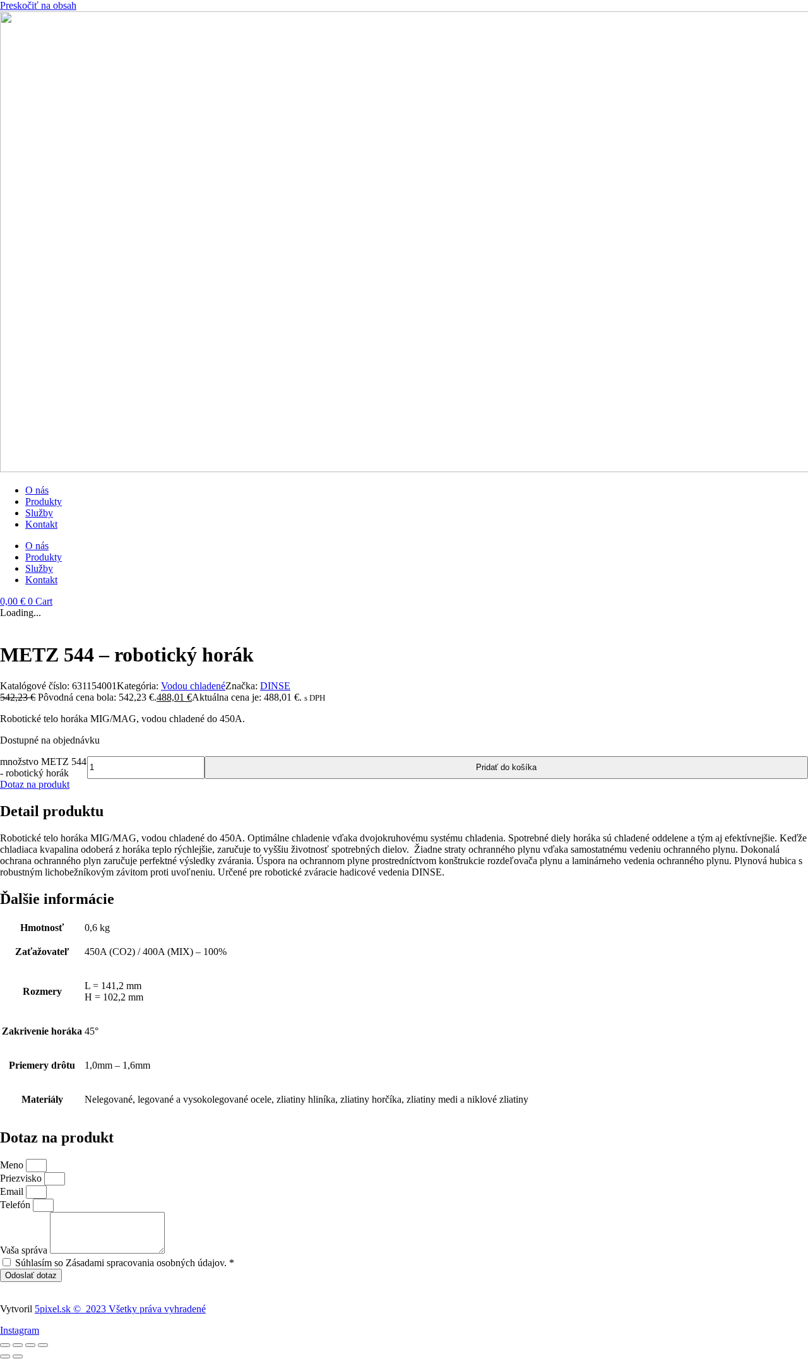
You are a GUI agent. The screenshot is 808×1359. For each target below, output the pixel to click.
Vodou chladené (193, 685)
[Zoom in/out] (5, 1345)
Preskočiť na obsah (38, 5)
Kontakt (41, 524)
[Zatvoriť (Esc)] (43, 1345)
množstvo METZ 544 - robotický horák (43, 767)
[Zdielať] (30, 1345)
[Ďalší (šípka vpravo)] (18, 1356)
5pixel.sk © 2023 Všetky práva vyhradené (120, 1308)
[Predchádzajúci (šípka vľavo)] (5, 1356)
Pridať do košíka (506, 767)
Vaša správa (25, 1250)
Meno (13, 1165)
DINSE (275, 685)
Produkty (43, 501)
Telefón (16, 1204)
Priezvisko (22, 1178)
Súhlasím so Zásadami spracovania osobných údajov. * (124, 1262)
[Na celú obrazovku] (18, 1345)
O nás (37, 490)
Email (13, 1191)
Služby (39, 512)
